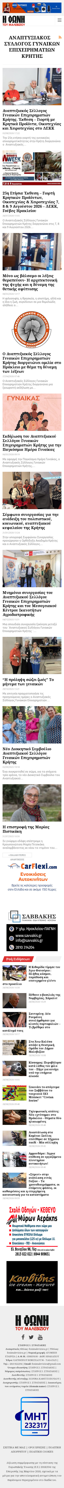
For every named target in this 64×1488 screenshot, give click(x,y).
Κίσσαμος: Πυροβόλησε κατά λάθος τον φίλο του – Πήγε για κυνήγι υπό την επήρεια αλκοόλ (45, 1069)
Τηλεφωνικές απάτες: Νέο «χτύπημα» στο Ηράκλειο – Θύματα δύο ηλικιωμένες (45, 1116)
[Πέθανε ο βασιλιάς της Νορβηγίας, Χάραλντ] (14, 1000)
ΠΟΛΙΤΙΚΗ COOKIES (41, 1451)
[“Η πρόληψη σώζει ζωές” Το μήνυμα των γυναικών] (32, 655)
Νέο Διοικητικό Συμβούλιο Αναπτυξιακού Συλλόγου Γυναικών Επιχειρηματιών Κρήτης (27, 755)
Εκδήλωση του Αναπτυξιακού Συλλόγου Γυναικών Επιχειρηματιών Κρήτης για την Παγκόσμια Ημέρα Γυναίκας (32, 443)
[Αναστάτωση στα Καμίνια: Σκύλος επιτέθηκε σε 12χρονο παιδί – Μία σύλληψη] (14, 1138)
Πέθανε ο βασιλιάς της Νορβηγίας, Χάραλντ (44, 996)
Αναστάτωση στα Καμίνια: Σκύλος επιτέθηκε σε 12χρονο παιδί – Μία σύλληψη (44, 1137)
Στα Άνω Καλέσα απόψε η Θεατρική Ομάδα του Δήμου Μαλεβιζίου (41, 1047)
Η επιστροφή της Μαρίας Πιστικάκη (26, 829)
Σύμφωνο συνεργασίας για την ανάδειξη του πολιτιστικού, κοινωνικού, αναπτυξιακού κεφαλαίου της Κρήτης (31, 521)
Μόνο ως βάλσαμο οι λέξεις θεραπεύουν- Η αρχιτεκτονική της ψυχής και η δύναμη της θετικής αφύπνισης (30, 282)
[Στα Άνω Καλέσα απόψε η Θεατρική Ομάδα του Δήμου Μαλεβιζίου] (14, 1047)
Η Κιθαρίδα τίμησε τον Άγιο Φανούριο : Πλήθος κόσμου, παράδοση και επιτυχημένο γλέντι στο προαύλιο (31, 975)
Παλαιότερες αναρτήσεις (18, 855)
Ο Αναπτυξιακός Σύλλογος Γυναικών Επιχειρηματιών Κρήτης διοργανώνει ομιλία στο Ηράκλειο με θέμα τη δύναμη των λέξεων (32, 362)
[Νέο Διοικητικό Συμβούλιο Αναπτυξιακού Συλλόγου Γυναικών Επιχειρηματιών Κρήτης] (32, 724)
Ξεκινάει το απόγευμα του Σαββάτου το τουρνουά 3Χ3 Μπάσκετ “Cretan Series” (44, 1093)
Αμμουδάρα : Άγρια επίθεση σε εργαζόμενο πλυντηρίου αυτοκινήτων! (45, 1158)
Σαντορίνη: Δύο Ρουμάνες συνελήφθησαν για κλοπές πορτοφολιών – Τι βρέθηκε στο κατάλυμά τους (31, 1022)
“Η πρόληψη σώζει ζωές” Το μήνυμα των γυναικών (28, 681)
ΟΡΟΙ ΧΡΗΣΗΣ (37, 1447)
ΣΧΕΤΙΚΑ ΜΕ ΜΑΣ (14, 1447)
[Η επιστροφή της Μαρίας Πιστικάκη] (32, 803)
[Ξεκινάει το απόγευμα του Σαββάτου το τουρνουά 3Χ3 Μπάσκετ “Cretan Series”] (14, 1093)
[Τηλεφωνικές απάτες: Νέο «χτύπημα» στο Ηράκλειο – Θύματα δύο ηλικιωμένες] (14, 1117)
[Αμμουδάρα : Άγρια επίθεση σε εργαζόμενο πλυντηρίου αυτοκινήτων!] (14, 1159)
